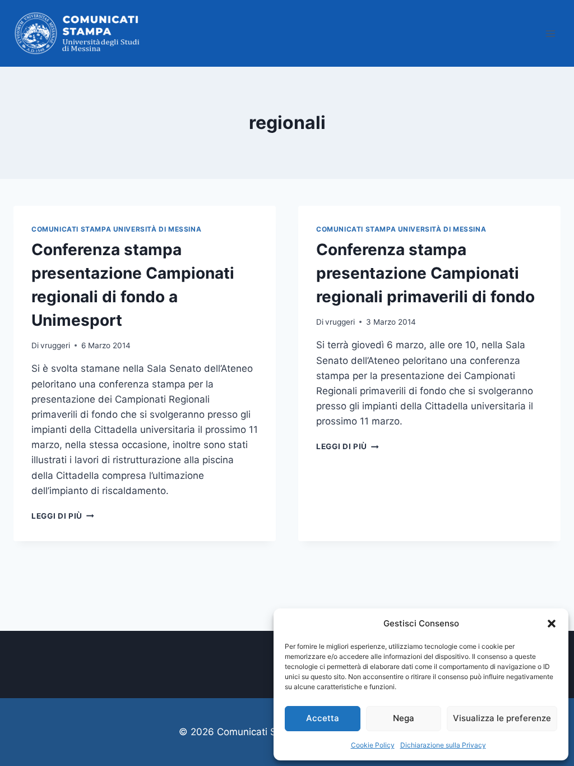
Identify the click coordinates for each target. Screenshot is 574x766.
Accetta (322, 718)
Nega (403, 718)
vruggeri (55, 345)
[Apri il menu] (550, 33)
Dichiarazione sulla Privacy (443, 745)
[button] (551, 623)
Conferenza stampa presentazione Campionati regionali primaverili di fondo (425, 273)
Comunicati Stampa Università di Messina (116, 229)
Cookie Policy (373, 745)
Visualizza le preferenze (502, 718)
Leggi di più (62, 515)
